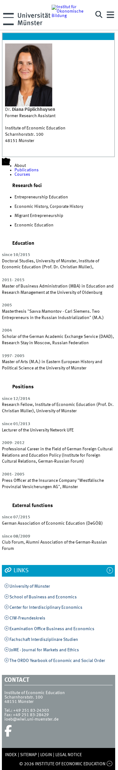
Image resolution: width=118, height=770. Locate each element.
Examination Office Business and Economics (51, 629)
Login (46, 755)
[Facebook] (8, 731)
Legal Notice (68, 755)
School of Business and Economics (43, 597)
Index (11, 755)
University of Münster (29, 586)
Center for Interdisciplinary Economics (45, 607)
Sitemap (28, 755)
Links (20, 570)
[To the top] (109, 764)
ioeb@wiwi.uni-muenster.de (31, 719)
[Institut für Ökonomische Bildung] (70, 15)
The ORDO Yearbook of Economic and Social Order (57, 661)
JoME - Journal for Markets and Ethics (44, 650)
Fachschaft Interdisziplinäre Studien (43, 639)
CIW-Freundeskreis (27, 618)
